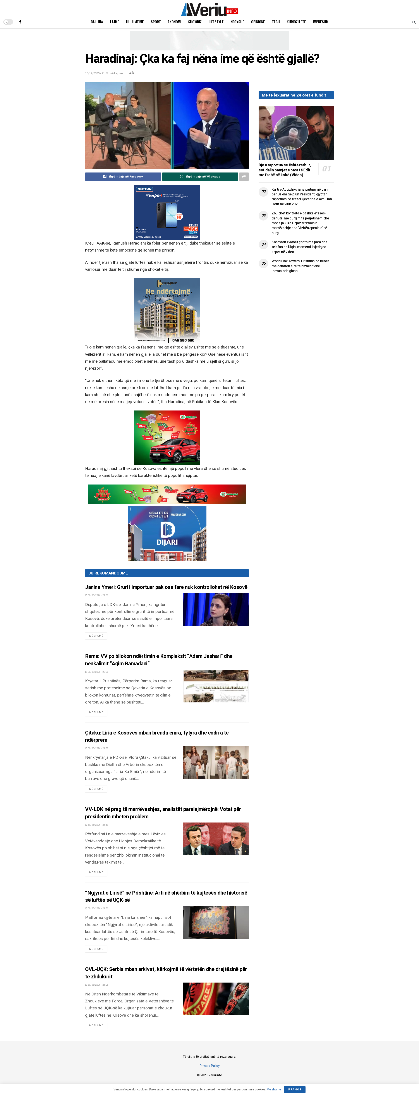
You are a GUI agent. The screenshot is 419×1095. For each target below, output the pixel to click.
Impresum (320, 21)
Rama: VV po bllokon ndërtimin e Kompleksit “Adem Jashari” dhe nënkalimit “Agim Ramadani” (158, 659)
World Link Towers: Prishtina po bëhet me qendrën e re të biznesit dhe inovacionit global (300, 266)
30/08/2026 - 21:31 (97, 908)
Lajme (114, 21)
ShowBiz (195, 21)
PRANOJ (294, 1089)
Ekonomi (174, 21)
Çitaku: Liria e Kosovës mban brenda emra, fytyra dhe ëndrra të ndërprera (156, 736)
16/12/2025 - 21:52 (96, 73)
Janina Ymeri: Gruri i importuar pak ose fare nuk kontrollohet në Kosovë (166, 587)
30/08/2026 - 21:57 (97, 748)
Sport (156, 21)
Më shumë (98, 636)
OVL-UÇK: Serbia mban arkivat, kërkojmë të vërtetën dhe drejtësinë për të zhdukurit (166, 973)
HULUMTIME (135, 21)
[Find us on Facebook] (20, 22)
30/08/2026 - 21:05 (97, 985)
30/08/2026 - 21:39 (97, 825)
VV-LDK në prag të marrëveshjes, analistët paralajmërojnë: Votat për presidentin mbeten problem (163, 813)
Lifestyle (216, 21)
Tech (276, 21)
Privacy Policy (209, 1065)
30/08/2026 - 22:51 (97, 595)
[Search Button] (414, 22)
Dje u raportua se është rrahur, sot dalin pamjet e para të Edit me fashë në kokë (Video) (285, 170)
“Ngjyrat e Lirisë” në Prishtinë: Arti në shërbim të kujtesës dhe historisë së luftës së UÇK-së (166, 896)
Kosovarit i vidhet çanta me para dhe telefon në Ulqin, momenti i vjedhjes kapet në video (299, 247)
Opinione (258, 21)
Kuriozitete (296, 21)
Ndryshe (237, 21)
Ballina (97, 21)
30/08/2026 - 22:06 (97, 672)
